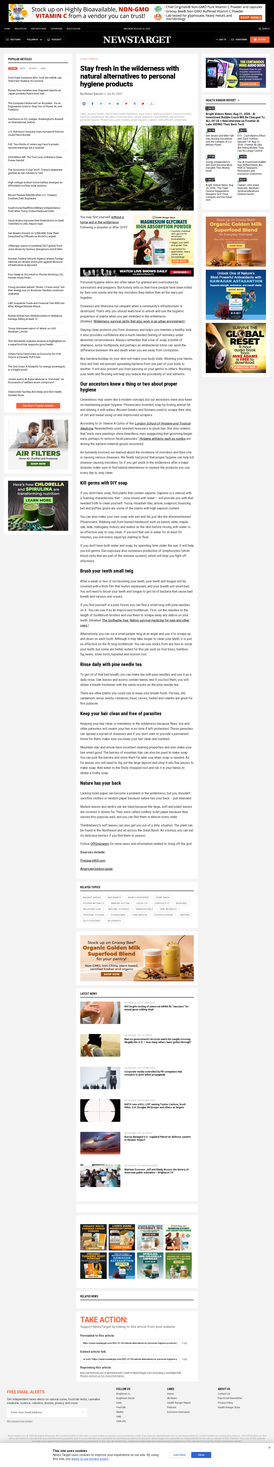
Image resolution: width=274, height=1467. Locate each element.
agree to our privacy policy (89, 1459)
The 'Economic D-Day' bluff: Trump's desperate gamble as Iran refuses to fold (35, 171)
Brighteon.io (123, 1393)
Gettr (119, 1402)
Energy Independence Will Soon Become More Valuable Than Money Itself (219, 166)
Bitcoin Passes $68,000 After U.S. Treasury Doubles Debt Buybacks (32, 197)
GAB (118, 1416)
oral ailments (177, 117)
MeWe (119, 1412)
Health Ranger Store (229, 1407)
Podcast (171, 1407)
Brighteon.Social (125, 1398)
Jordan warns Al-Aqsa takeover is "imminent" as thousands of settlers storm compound (36, 381)
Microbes (110, 117)
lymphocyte (97, 117)
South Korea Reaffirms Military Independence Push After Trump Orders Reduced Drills (34, 209)
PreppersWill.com (92, 861)
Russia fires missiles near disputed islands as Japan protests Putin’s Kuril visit (34, 92)
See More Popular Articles (38, 405)
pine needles (123, 120)
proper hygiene (139, 120)
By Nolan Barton (91, 94)
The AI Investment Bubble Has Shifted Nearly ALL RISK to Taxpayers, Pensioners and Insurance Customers (251, 168)
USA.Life (121, 1421)
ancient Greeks (95, 114)
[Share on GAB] (118, 103)
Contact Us (224, 1393)
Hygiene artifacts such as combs (162, 439)
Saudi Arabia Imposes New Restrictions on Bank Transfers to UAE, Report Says (36, 222)
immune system (182, 114)
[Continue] (82, 1412)
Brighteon (20, 29)
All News (172, 1398)
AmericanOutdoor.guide (96, 869)
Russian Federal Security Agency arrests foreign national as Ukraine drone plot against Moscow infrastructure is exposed (35, 262)
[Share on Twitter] (101, 103)
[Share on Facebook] (93, 103)
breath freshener (128, 114)
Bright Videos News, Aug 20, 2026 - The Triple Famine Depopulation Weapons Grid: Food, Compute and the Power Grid (219, 192)
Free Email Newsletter (230, 1398)
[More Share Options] (152, 103)
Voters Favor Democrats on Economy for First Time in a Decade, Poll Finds (34, 355)
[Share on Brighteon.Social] (84, 103)
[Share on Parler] (126, 103)
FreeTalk (121, 1407)
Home (7, 29)
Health (94, 59)
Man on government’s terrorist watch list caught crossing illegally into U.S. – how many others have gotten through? (157, 1041)
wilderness (181, 120)
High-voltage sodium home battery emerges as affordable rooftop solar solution (35, 184)
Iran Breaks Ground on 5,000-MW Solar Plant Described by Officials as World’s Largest (33, 235)
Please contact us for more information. (102, 1376)
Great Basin (145, 114)
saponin (152, 120)
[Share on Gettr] (143, 103)
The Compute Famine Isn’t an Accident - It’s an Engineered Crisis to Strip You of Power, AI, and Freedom (35, 106)
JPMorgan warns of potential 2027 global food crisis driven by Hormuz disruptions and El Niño (35, 247)
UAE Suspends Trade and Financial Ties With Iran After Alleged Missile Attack (36, 305)
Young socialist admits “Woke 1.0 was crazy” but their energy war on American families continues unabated (36, 290)
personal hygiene (89, 120)
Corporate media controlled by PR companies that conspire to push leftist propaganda (153, 1073)
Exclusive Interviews (178, 1412)
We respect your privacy (19, 1421)
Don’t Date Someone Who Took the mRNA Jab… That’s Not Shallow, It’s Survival (35, 79)
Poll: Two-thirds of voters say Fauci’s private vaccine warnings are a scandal (33, 146)
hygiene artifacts (162, 114)
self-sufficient (166, 120)
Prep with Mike (38, 29)
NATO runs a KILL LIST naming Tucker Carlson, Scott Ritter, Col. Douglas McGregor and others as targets (155, 1106)
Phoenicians (107, 120)
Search (266, 29)
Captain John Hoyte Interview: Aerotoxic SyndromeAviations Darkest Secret (248, 190)
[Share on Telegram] (110, 103)
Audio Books (73, 29)
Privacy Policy (225, 1402)
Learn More (179, 1455)
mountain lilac (125, 117)
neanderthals (161, 117)
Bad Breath (112, 114)
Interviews (56, 29)
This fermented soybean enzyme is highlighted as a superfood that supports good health (36, 343)
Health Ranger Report (221, 100)
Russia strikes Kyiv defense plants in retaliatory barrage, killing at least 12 (35, 317)
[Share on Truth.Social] (135, 103)
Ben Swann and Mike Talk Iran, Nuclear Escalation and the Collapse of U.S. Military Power (220, 140)
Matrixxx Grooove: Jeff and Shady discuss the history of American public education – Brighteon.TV (156, 1171)
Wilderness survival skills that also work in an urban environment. (138, 321)
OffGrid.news (99, 844)
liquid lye (85, 117)
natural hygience (143, 117)
